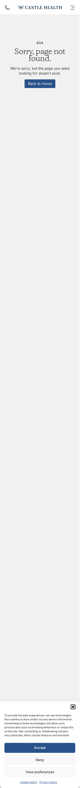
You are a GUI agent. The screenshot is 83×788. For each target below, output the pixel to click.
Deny (40, 760)
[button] (73, 707)
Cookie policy (28, 782)
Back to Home (40, 83)
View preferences (40, 772)
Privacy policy (48, 782)
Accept (40, 748)
